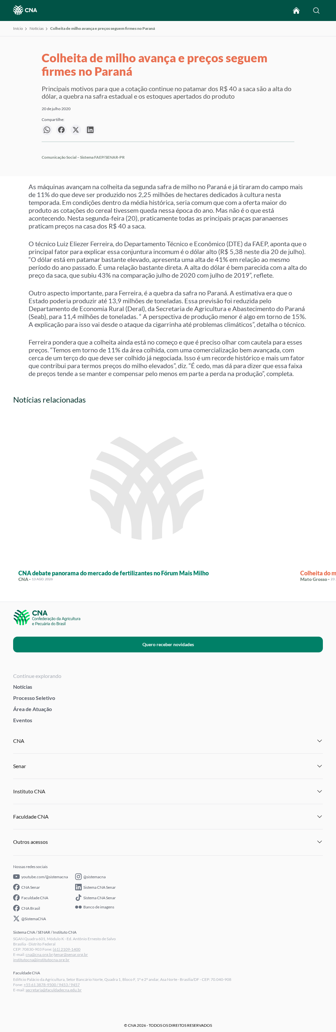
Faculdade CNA (34, 897)
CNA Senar (30, 887)
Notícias (37, 28)
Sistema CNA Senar (99, 887)
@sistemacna (94, 876)
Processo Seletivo (34, 698)
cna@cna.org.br (39, 954)
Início (18, 28)
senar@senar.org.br (71, 954)
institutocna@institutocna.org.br (41, 959)
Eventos (22, 720)
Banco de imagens (98, 907)
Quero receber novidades (168, 644)
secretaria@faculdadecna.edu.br (54, 989)
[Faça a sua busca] (316, 10)
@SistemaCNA (33, 918)
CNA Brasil (30, 908)
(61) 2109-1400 (66, 949)
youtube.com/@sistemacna (44, 876)
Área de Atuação (32, 709)
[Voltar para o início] (296, 10)
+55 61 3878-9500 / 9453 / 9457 (52, 984)
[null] (47, 130)
